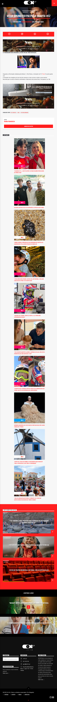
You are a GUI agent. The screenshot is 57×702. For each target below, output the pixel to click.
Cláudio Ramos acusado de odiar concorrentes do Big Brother (29, 623)
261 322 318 (26, 661)
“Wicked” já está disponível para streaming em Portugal (29, 603)
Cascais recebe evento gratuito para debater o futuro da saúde (29, 546)
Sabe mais (40, 679)
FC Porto (13, 112)
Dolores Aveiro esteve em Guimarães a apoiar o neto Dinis (29, 207)
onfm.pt (25, 658)
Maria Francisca (26, 22)
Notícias (31, 12)
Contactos (26, 694)
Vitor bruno (24, 112)
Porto (43, 74)
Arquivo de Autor (28, 126)
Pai (18, 112)
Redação (6, 530)
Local (5, 513)
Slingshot (31, 692)
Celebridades (7, 538)
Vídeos (19, 694)
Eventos (13, 694)
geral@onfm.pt (26, 664)
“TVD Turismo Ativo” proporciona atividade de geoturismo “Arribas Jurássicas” (29, 522)
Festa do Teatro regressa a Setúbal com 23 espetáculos (28, 570)
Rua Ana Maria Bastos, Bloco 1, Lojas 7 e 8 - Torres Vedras (27, 668)
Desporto (25, 12)
